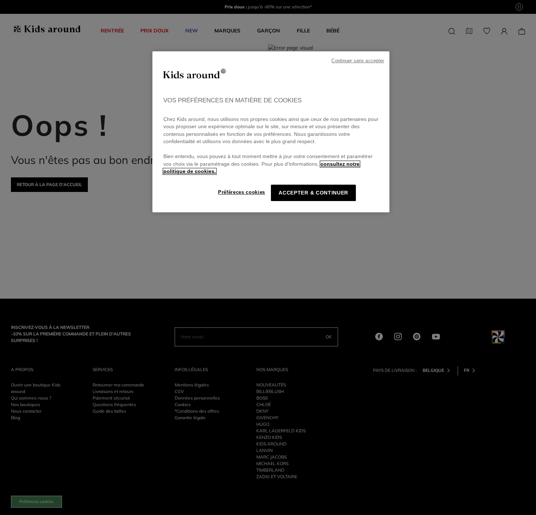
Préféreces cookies (241, 192)
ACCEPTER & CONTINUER (313, 193)
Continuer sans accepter (357, 60)
